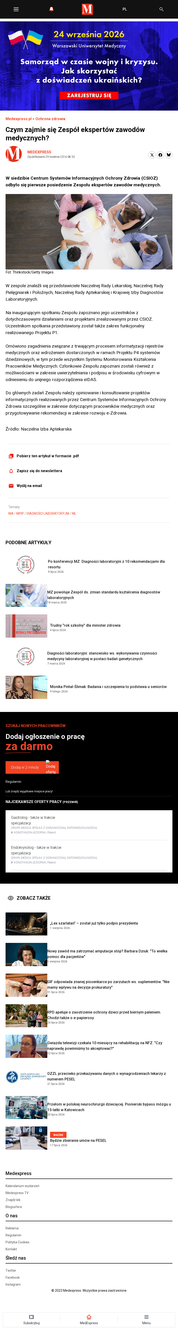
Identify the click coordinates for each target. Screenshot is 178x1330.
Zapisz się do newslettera (39, 471)
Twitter (11, 1270)
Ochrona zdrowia (50, 119)
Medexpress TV (17, 1193)
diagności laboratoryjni (48, 513)
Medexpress (39, 152)
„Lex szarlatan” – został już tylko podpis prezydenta (94, 923)
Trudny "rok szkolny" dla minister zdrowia (85, 625)
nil (74, 513)
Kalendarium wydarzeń (22, 1186)
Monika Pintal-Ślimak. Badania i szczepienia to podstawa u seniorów (108, 687)
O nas (12, 1215)
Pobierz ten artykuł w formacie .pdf (48, 456)
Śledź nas (16, 1258)
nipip (20, 513)
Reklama (12, 1228)
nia (10, 513)
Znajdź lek (13, 1200)
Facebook (13, 1277)
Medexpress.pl (19, 119)
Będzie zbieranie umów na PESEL (78, 1140)
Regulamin (13, 782)
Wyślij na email (29, 486)
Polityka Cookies (17, 1242)
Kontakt (11, 1249)
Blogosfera (14, 1207)
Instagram (13, 1284)
